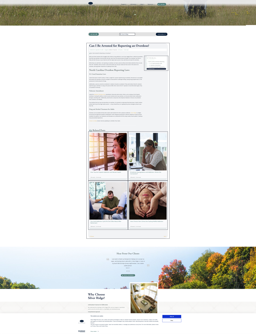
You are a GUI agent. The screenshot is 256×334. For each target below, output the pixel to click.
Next (165, 236)
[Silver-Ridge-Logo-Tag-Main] (90, 2)
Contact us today (93, 120)
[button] (169, 4)
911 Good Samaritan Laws (156, 63)
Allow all (172, 316)
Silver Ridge (133, 112)
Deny (172, 320)
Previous (92, 236)
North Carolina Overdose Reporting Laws (157, 61)
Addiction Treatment (113, 49)
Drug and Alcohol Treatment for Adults (158, 67)
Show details (94, 331)
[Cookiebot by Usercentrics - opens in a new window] (82, 331)
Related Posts (151, 68)
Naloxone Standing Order (99, 94)
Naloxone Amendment (156, 65)
